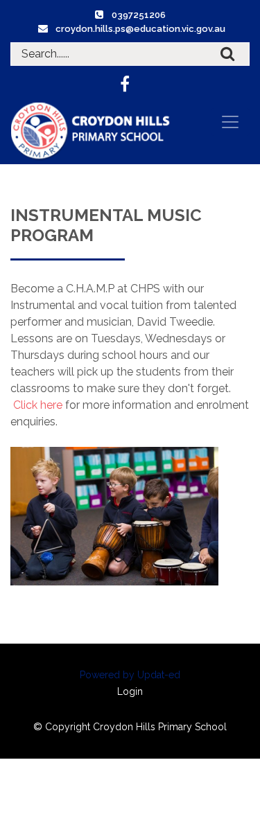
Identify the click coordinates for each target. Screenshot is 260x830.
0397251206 (139, 15)
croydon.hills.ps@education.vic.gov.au (140, 29)
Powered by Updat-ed (130, 674)
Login (130, 691)
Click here (37, 405)
